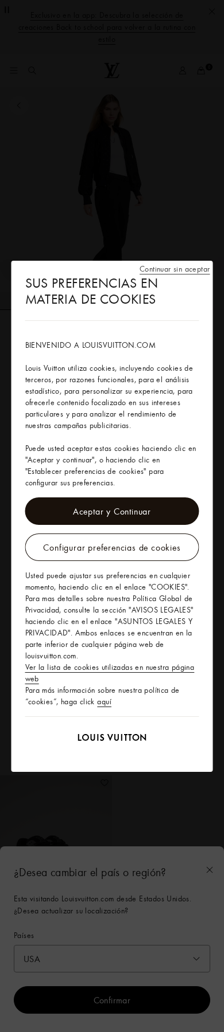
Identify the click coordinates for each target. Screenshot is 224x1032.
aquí (104, 701)
